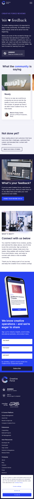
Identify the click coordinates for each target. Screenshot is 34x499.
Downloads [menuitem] (5, 445)
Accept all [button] (17, 494)
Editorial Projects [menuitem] (6, 433)
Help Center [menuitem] (5, 447)
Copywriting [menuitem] (5, 430)
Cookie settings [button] (17, 486)
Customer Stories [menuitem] (6, 467)
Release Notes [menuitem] (6, 452)
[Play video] (16, 82)
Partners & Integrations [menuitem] (8, 450)
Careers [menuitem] (4, 465)
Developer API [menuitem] (5, 442)
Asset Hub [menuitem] (4, 418)
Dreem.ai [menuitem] (4, 472)
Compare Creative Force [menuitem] (8, 423)
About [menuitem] (3, 460)
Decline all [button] (17, 490)
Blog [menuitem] (3, 462)
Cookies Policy (18, 482)
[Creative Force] (6, 3)
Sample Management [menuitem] (7, 415)
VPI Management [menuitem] (6, 435)
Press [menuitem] (3, 470)
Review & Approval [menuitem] (7, 420)
